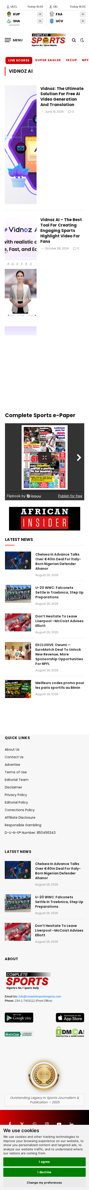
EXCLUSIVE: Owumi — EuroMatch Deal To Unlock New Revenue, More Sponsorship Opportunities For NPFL (59, 654)
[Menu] (14, 40)
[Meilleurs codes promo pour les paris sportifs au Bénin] (18, 689)
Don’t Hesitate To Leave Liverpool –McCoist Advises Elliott (59, 621)
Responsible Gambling (23, 825)
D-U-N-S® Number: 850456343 (30, 832)
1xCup (71, 60)
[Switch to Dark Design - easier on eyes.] (81, 40)
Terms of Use (16, 772)
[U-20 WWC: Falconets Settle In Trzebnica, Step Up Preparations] (18, 594)
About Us (12, 749)
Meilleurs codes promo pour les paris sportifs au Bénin (59, 685)
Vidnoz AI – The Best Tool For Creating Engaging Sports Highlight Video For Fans (61, 230)
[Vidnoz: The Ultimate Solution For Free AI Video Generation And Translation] (21, 144)
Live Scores (18, 60)
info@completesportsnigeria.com (40, 996)
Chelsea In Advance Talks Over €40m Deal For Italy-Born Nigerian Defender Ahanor (58, 561)
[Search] (74, 40)
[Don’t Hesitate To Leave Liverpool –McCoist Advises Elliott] (18, 622)
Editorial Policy (16, 802)
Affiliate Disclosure (20, 817)
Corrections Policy (20, 810)
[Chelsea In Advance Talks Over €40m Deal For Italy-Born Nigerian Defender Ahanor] (18, 560)
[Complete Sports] (48, 40)
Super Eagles (48, 60)
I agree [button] (44, 1162)
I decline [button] (44, 1172)
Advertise (12, 764)
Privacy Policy (16, 794)
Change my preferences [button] (44, 1182)
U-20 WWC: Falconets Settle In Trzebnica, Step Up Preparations (59, 592)
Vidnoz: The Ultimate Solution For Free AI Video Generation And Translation (62, 97)
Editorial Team (16, 779)
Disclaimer (13, 787)
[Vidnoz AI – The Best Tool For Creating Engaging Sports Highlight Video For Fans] (21, 275)
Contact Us (14, 757)
